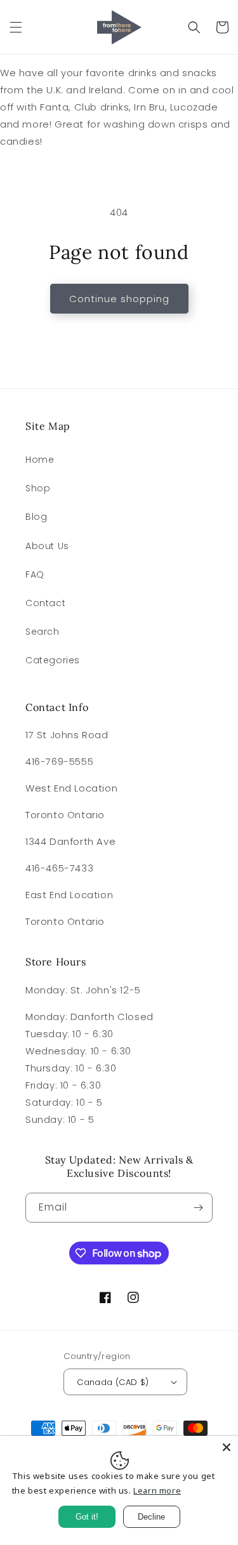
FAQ (34, 574)
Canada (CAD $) (113, 1382)
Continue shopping (119, 298)
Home (39, 459)
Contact (45, 603)
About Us (47, 546)
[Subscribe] (198, 1208)
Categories (52, 660)
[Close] (226, 1447)
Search (42, 631)
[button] (16, 27)
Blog (36, 516)
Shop (37, 488)
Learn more (157, 1490)
